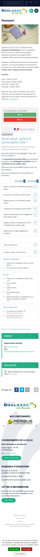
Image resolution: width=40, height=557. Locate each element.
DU (26, 4)
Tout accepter (14, 549)
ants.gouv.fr (13, 99)
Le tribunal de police (14, 316)
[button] (20, 188)
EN (31, 2)
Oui (21, 115)
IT (35, 2)
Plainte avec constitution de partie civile (20, 278)
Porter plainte (11, 283)
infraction (23, 153)
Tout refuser (27, 549)
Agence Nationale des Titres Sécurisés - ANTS (20, 373)
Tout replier (19, 181)
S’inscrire (8, 500)
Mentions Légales (20, 515)
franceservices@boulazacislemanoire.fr (19, 352)
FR (26, 2)
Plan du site (20, 518)
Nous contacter (11, 458)
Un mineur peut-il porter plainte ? (18, 268)
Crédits (20, 521)
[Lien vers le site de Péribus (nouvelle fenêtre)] (20, 421)
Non (21, 120)
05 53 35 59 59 (10, 453)
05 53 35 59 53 (12, 347)
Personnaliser (20, 554)
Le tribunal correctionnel (15, 311)
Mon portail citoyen (13, 3)
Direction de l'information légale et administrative (16, 329)
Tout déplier (31, 181)
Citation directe (11, 288)
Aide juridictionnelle (13, 292)
